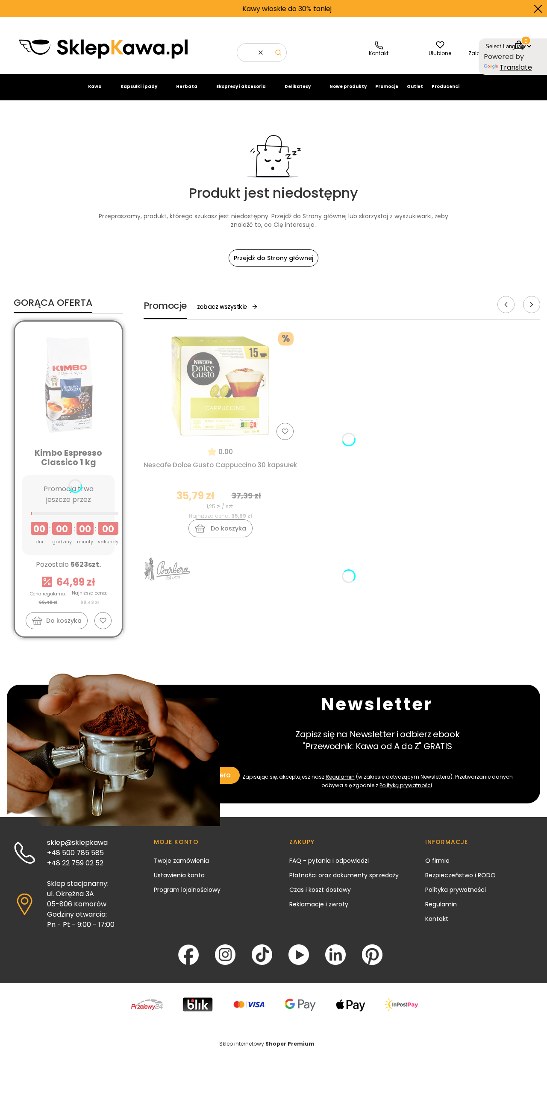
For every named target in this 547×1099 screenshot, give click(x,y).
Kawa (95, 86)
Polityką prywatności (405, 785)
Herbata (186, 86)
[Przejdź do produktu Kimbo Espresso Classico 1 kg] (68, 384)
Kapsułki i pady (139, 86)
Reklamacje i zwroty (318, 904)
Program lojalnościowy (187, 889)
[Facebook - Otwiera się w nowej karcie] (188, 955)
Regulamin (340, 776)
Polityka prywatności (455, 889)
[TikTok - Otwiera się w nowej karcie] (262, 955)
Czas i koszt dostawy (320, 889)
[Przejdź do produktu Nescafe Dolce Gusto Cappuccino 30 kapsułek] (220, 385)
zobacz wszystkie (222, 306)
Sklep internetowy (267, 1043)
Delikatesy (298, 86)
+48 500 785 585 (75, 853)
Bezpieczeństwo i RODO (460, 875)
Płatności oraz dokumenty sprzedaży (344, 875)
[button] (278, 52)
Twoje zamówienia (181, 860)
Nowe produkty (348, 86)
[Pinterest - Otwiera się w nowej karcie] (372, 955)
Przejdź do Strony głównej (273, 258)
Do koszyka (64, 620)
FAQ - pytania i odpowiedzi (329, 860)
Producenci (445, 86)
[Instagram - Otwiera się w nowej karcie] (225, 955)
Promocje (386, 86)
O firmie (437, 860)
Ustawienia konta (179, 875)
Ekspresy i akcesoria (241, 86)
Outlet (415, 86)
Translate (516, 67)
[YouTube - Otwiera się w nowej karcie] (299, 955)
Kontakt (436, 918)
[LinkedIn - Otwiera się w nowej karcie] (335, 955)
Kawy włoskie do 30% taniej (246, 9)
